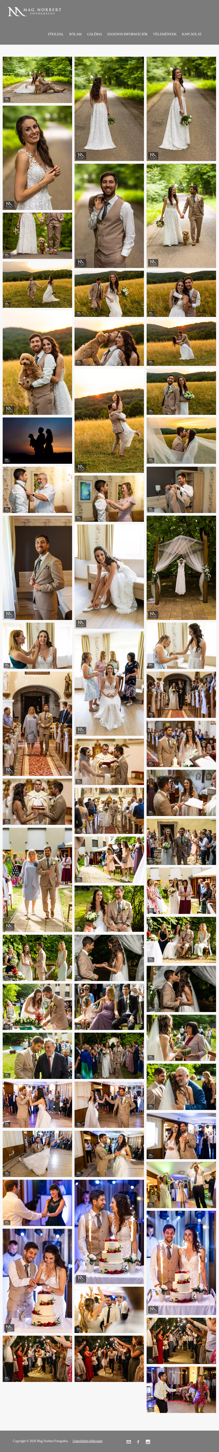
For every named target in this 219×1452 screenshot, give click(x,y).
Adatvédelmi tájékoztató (87, 1441)
